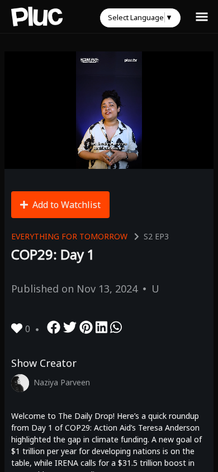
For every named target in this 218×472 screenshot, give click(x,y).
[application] (109, 110)
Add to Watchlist (66, 205)
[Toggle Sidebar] (202, 16)
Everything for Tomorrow (69, 236)
